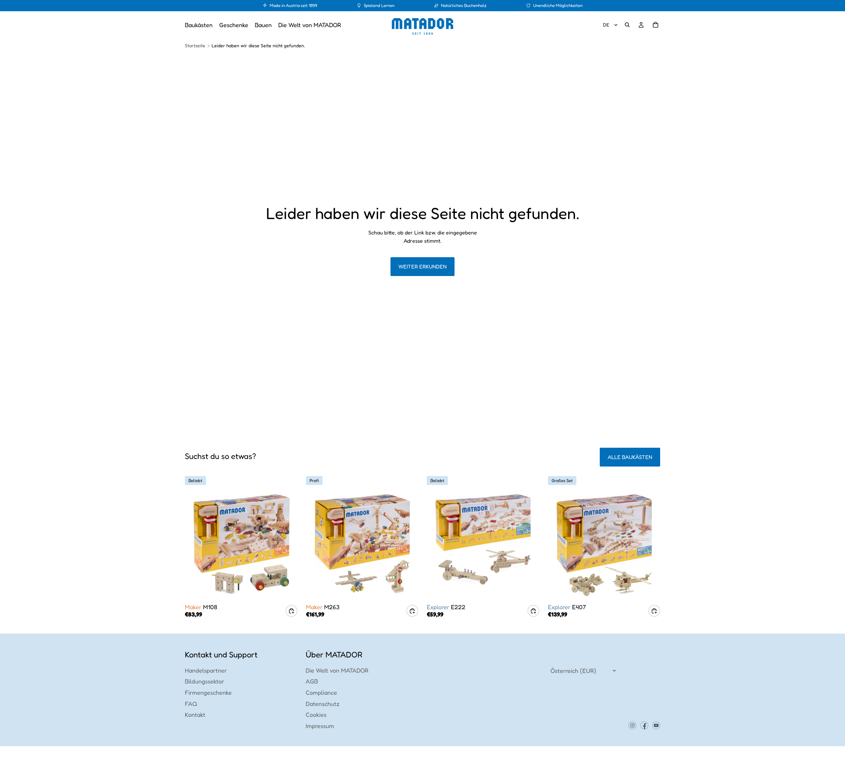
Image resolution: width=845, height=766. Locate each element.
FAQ (191, 703)
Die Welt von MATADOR (337, 670)
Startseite (195, 45)
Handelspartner (206, 670)
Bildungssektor (204, 681)
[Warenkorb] (655, 24)
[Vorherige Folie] (195, 544)
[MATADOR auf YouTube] (656, 726)
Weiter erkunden (422, 266)
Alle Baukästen (630, 457)
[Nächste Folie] (287, 544)
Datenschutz (323, 703)
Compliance (321, 692)
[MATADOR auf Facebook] (644, 726)
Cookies (316, 714)
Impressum (320, 725)
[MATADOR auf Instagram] (632, 726)
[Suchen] (627, 24)
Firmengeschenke (208, 692)
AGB (312, 681)
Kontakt (195, 714)
